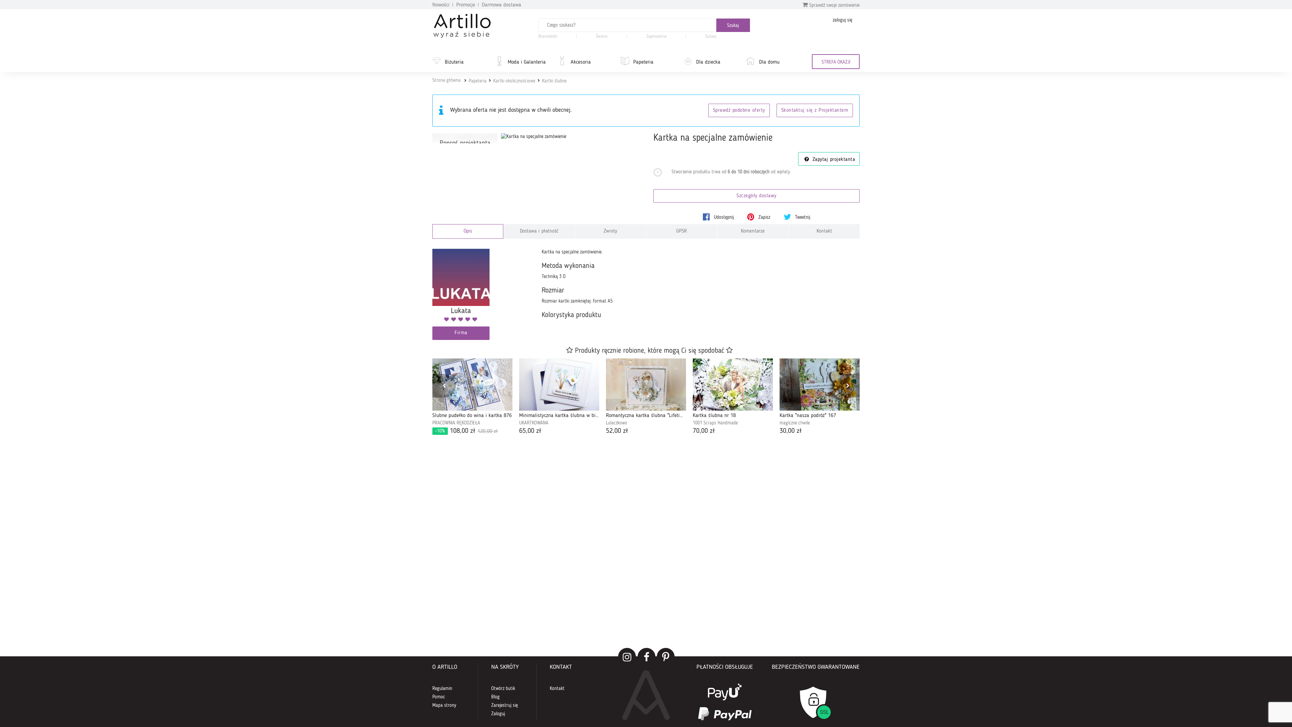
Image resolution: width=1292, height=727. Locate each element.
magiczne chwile (795, 423)
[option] (472, 397)
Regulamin (442, 688)
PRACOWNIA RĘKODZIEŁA (456, 423)
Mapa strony (444, 705)
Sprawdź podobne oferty (739, 110)
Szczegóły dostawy (757, 196)
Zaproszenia (656, 36)
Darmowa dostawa (501, 5)
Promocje (465, 5)
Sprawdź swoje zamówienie (834, 5)
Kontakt (824, 231)
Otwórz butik (503, 688)
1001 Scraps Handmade (715, 423)
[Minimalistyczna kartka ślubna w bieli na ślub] (559, 384)
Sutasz (710, 36)
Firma (461, 333)
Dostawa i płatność (539, 231)
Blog (495, 697)
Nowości (441, 5)
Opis (468, 231)
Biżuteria (454, 62)
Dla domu (769, 62)
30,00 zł (791, 431)
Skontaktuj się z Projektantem (815, 110)
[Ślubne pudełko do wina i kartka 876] (472, 384)
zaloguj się (842, 20)
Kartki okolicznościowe (514, 81)
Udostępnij (723, 217)
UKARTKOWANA (533, 423)
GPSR (681, 231)
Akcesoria (581, 62)
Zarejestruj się (504, 705)
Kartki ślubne (554, 81)
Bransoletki (548, 36)
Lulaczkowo (616, 423)
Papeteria (643, 62)
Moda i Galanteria (527, 62)
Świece (602, 36)
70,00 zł (704, 431)
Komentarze (753, 231)
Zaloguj (498, 714)
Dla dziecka (708, 62)
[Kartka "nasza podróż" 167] (820, 384)
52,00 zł (617, 431)
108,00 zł (466, 431)
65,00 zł (530, 431)
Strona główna (446, 80)
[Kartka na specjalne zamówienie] (533, 136)
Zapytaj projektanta (833, 159)
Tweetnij (802, 217)
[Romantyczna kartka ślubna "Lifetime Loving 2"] (646, 384)
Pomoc (438, 697)
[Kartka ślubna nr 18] (733, 384)
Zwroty (610, 231)
